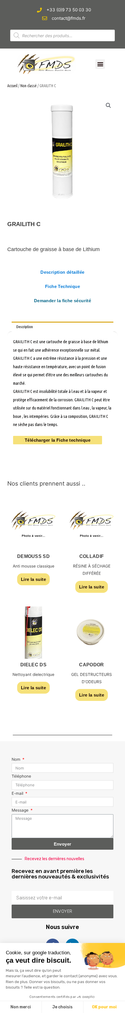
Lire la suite (33, 579)
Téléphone (21, 776)
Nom (17, 759)
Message (21, 810)
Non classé (28, 85)
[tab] (62, 327)
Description (24, 326)
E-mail (18, 793)
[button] (100, 64)
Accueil (12, 85)
